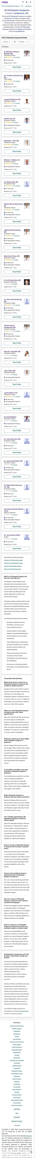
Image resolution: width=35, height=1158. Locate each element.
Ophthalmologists (16, 1065)
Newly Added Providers (17, 1100)
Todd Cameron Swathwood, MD (10, 326)
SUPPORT (17, 1109)
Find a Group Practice (16, 1105)
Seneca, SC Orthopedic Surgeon (13, 566)
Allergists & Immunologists (17, 1026)
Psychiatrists (17, 1084)
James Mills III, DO (10, 393)
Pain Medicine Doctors (17, 1073)
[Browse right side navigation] (31, 2)
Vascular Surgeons (17, 1094)
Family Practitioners (17, 1047)
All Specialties (16, 1097)
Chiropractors (16, 1034)
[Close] (31, 1152)
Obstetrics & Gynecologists (17, 1060)
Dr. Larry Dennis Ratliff (12, 535)
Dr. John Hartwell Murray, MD (13, 300)
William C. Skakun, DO (12, 160)
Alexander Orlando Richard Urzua (13, 510)
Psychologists (16, 1087)
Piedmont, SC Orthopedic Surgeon (13, 563)
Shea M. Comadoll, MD (12, 351)
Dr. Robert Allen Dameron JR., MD (13, 486)
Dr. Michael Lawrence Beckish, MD (11, 52)
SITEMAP (17, 1117)
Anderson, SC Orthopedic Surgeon (13, 560)
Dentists (17, 1036)
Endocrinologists (17, 1044)
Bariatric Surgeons (17, 1028)
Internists (16, 1055)
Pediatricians (17, 1076)
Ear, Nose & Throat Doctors (17, 1041)
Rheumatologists (17, 1089)
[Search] (23, 2)
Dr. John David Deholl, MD (13, 461)
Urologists (16, 1092)
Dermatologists (17, 1039)
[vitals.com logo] (5, 2)
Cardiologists (17, 1031)
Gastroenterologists (17, 1049)
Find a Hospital (17, 1102)
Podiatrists (17, 1081)
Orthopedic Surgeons (16, 1071)
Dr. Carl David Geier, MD (12, 280)
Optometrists (17, 1068)
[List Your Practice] (26, 2)
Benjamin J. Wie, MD (11, 141)
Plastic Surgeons (17, 1079)
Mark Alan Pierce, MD (12, 256)
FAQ (17, 1113)
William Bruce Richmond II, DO (13, 205)
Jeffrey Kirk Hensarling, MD (12, 231)
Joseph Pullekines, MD (12, 99)
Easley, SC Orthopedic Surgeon (12, 569)
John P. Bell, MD (9, 371)
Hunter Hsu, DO (9, 119)
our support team (23, 1011)
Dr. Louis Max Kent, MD (12, 439)
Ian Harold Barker (10, 417)
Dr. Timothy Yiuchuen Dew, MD (13, 76)
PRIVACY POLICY (16, 1121)
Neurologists (17, 1057)
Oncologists (17, 1063)
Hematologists (17, 1052)
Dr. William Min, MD (11, 182)
